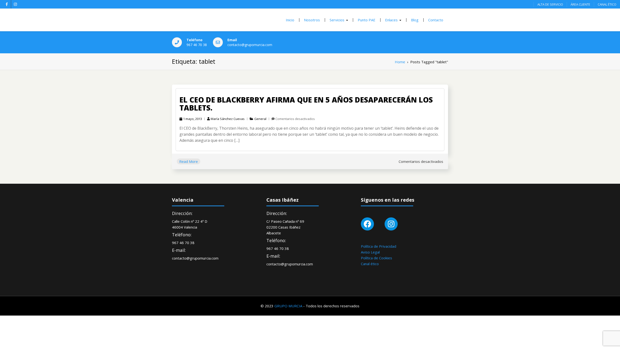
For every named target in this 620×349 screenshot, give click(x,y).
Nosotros (312, 19)
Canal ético (370, 263)
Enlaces (391, 19)
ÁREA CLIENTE (580, 4)
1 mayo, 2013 (192, 119)
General (260, 119)
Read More (188, 161)
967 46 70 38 (196, 44)
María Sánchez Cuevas (228, 119)
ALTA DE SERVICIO (550, 4)
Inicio (290, 19)
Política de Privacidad (378, 246)
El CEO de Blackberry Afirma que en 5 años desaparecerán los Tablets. (306, 104)
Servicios (337, 19)
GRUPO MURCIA (288, 305)
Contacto (435, 19)
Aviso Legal (370, 252)
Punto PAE (366, 19)
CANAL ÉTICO (607, 4)
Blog (414, 19)
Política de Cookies (376, 257)
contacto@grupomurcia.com (249, 44)
